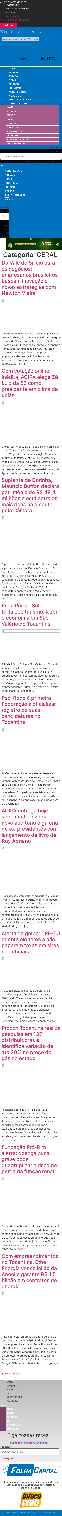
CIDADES (14, 84)
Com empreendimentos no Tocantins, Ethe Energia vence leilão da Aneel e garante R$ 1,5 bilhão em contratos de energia (30, 1271)
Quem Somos (12, 5)
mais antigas (11, 1373)
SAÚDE (9, 199)
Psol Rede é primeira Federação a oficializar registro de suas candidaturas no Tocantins (29, 710)
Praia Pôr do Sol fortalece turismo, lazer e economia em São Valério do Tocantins (30, 614)
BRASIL (9, 178)
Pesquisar (56, 151)
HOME (12, 68)
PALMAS (35, 58)
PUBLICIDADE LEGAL (20, 99)
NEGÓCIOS (15, 95)
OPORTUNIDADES (19, 103)
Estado (13, 76)
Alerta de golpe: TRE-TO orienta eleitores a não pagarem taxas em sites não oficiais (31, 942)
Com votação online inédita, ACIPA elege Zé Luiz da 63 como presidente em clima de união (30, 383)
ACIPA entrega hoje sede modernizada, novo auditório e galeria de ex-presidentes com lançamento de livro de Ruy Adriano (30, 826)
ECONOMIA (15, 88)
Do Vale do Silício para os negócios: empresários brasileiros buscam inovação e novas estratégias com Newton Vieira (30, 278)
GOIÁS (12, 80)
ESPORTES (11, 187)
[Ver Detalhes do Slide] (34, 249)
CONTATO (10, 12)
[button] (31, 147)
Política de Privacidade (18, 9)
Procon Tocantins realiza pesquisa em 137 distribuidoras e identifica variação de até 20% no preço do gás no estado (31, 1043)
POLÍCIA (9, 191)
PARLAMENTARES (15, 195)
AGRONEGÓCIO (17, 91)
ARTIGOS (10, 174)
